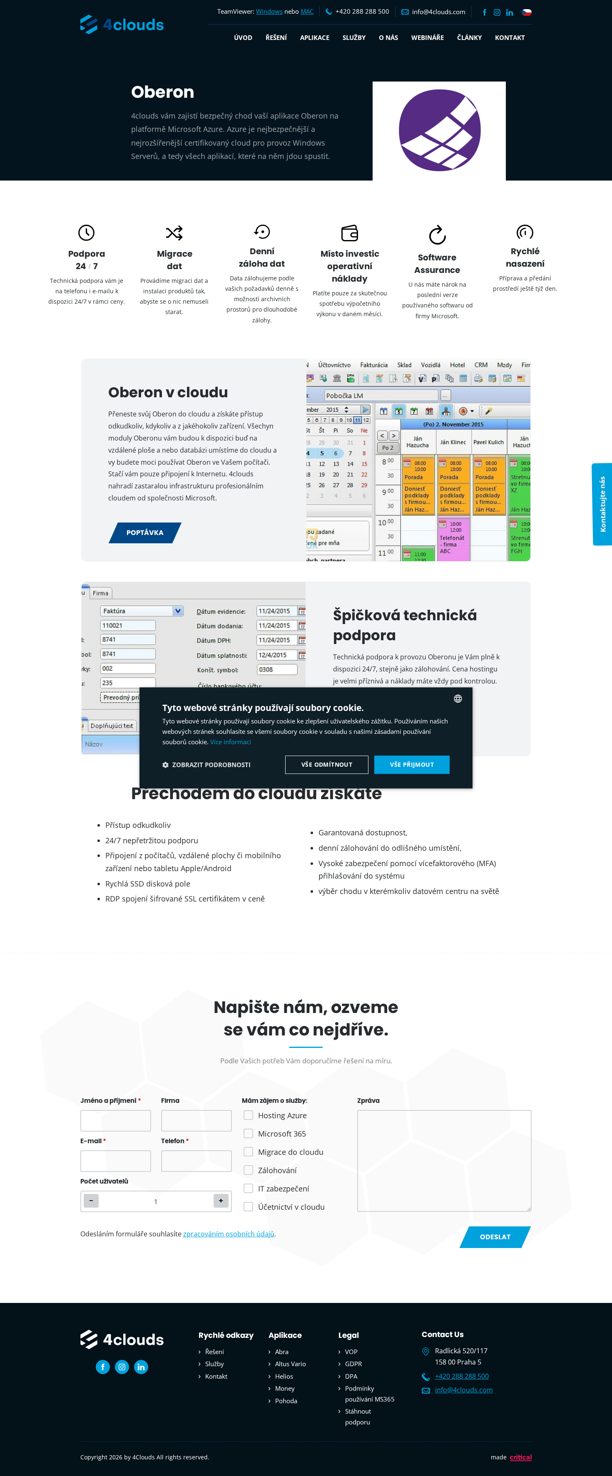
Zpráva (368, 1101)
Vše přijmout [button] (412, 764)
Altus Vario (290, 1364)
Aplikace (314, 37)
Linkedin (509, 12)
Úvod (243, 37)
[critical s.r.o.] (521, 1459)
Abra (282, 1351)
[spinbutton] (156, 1201)
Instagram (497, 12)
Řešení (276, 37)
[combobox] (458, 698)
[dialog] (306, 737)
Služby (354, 37)
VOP (351, 1351)
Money (285, 1388)
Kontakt (510, 37)
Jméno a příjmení (110, 1101)
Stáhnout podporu (358, 1416)
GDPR (353, 1364)
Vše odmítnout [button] (326, 764)
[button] (221, 1201)
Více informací (230, 742)
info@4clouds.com (464, 1389)
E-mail (93, 1141)
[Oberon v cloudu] (418, 460)
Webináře (427, 37)
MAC (307, 11)
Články (469, 37)
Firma (170, 1101)
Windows (269, 11)
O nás (388, 37)
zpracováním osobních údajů (228, 1233)
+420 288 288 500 (462, 1376)
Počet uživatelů (104, 1182)
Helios (284, 1376)
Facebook (484, 12)
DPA (351, 1376)
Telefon (175, 1141)
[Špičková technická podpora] (193, 669)
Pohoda (286, 1401)
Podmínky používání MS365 (370, 1393)
